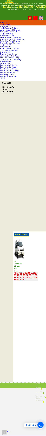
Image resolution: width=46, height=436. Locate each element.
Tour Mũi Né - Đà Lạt (7, 73)
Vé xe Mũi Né (5, 63)
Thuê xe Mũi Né (5, 47)
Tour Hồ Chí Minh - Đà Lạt (9, 71)
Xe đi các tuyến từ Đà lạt (9, 28)
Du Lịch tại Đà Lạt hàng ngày (10, 30)
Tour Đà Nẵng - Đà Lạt (8, 76)
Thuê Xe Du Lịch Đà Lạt (8, 54)
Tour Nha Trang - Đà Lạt (8, 69)
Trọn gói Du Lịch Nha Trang (10, 43)
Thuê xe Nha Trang (7, 35)
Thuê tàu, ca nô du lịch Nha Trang (12, 39)
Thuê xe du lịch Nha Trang (9, 58)
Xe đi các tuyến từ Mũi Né (9, 48)
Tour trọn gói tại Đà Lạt (8, 67)
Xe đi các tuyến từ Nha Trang (10, 37)
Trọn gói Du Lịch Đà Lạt (8, 32)
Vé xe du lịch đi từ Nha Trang (10, 60)
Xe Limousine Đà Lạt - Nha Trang (18, 266)
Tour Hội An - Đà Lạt (7, 74)
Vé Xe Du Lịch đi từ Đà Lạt (9, 56)
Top (4, 432)
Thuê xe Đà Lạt (5, 26)
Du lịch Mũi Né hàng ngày (9, 50)
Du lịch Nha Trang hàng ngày (10, 41)
